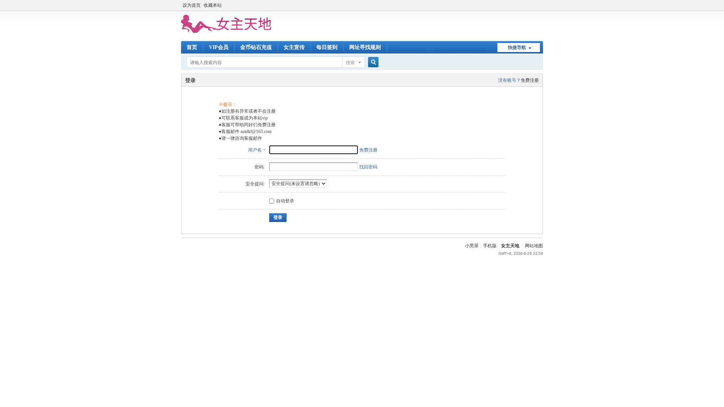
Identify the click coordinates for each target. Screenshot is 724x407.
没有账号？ (509, 80)
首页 (192, 47)
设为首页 (192, 5)
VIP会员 (219, 47)
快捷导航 (517, 47)
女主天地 (510, 245)
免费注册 (530, 80)
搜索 (350, 62)
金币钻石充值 (256, 47)
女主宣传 (294, 47)
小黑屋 (472, 245)
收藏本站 (213, 5)
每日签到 (326, 47)
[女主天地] (226, 31)
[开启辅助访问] (541, 5)
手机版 (490, 245)
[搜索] (372, 62)
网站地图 (534, 245)
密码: (260, 167)
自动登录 (285, 201)
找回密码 (368, 167)
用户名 (255, 150)
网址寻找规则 (365, 47)
